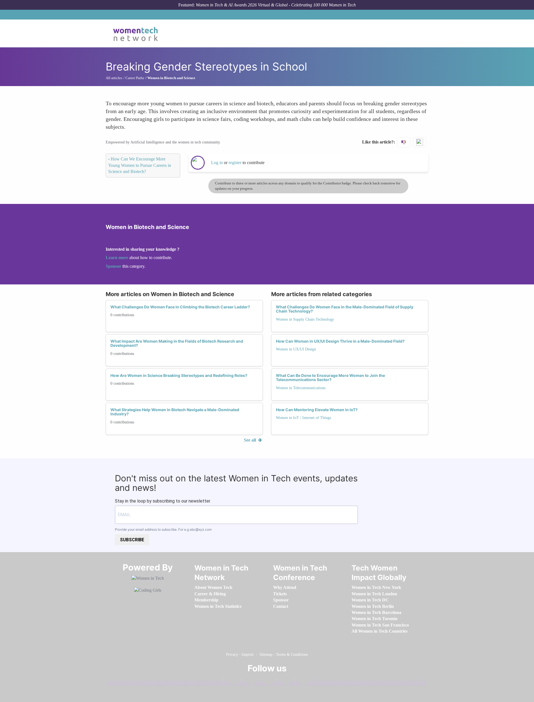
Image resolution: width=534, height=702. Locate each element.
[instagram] (266, 681)
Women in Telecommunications (300, 388)
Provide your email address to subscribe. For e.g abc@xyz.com (163, 529)
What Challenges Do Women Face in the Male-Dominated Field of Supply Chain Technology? (344, 308)
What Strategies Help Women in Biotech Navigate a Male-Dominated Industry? (174, 411)
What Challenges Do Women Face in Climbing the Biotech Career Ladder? (180, 306)
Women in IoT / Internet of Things (303, 418)
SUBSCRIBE (132, 539)
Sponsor (114, 266)
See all (250, 440)
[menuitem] (213, 587)
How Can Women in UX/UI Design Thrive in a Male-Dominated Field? (340, 341)
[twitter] (283, 681)
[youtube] (301, 681)
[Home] (137, 33)
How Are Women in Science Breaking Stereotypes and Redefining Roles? (178, 375)
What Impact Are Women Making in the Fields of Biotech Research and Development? (176, 343)
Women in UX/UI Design (296, 349)
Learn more (117, 257)
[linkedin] (248, 681)
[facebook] (231, 681)
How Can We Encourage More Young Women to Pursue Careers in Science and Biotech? (139, 165)
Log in (217, 162)
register (236, 162)
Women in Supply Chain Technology (305, 319)
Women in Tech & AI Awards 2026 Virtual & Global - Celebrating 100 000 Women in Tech (276, 5)
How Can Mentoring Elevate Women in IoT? (317, 409)
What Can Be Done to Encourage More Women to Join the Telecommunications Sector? (330, 377)
